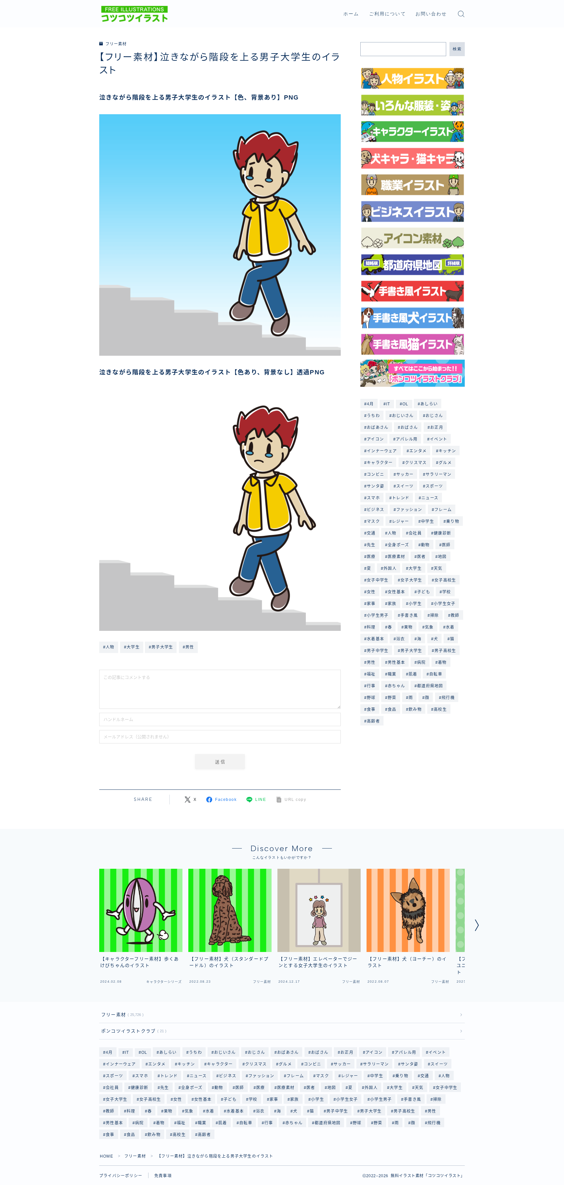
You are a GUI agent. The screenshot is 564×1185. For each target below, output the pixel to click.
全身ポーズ (398, 545)
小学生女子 (444, 603)
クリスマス (416, 462)
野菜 (392, 697)
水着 (450, 627)
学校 (446, 592)
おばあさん (377, 427)
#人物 (109, 647)
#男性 (188, 647)
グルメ (445, 462)
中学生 (427, 521)
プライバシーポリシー (120, 1176)
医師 (446, 545)
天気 (438, 568)
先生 (371, 545)
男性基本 (396, 662)
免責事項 (163, 1176)
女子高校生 (445, 580)
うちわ (373, 415)
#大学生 (132, 647)
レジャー (400, 521)
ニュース (429, 498)
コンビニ (375, 474)
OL (405, 404)
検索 (457, 49)
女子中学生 (377, 580)
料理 (371, 627)
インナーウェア (382, 451)
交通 (371, 533)
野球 (371, 697)
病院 (421, 662)
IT (388, 404)
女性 (371, 592)
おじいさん (403, 415)
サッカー (405, 474)
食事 (371, 709)
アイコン (375, 439)
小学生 (415, 603)
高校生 (440, 709)
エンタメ (418, 451)
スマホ (373, 498)
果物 (408, 627)
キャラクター (380, 462)
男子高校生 (445, 650)
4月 (370, 404)
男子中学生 (377, 650)
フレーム (443, 509)
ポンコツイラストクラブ (132, 1031)
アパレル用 (406, 439)
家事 (371, 603)
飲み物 (415, 709)
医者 (421, 556)
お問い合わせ (431, 14)
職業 (392, 674)
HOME (106, 1156)
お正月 (436, 427)
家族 (392, 603)
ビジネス (375, 509)
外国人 (390, 568)
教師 (455, 615)
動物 (425, 545)
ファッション (409, 509)
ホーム (351, 14)
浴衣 (400, 639)
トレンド (400, 498)
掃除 (434, 615)
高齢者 (373, 721)
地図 (442, 556)
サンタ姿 (375, 486)
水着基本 (375, 639)
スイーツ (405, 486)
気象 (429, 627)
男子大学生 (411, 650)
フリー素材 (115, 44)
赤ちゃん (396, 686)
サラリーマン (439, 474)
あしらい (429, 404)
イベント (438, 439)
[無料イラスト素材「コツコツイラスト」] (134, 14)
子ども (423, 592)
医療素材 (396, 556)
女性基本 (396, 592)
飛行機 (448, 697)
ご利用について (387, 14)
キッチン (447, 451)
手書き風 (409, 615)
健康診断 (442, 533)
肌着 (413, 674)
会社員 (415, 533)
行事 (371, 686)
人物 (392, 533)
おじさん (434, 415)
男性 (371, 662)
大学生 (415, 568)
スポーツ (434, 486)
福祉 (371, 674)
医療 (371, 556)
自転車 (436, 674)
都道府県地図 (430, 686)
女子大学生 (411, 580)
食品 (392, 709)
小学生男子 (377, 615)
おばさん (409, 427)
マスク (373, 521)
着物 (442, 662)
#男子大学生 (161, 647)
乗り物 (452, 521)
